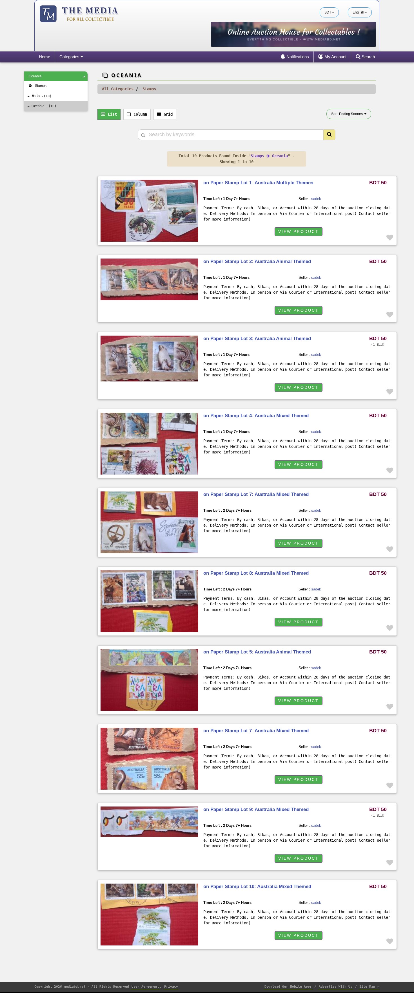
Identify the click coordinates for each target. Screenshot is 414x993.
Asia (41, 95)
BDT (328, 12)
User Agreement (145, 986)
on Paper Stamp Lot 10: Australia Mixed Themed (257, 886)
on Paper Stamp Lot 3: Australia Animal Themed (257, 338)
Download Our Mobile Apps (288, 986)
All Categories (117, 89)
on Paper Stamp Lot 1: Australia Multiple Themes (258, 182)
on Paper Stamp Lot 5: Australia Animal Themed (257, 652)
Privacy (171, 986)
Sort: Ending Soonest (347, 114)
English (359, 12)
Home (44, 56)
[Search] (329, 134)
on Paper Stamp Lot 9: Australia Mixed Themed (256, 809)
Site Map (368, 986)
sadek (316, 199)
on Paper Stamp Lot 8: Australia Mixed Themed (256, 573)
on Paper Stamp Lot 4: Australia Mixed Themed (256, 415)
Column (140, 114)
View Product (298, 231)
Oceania (35, 76)
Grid (168, 114)
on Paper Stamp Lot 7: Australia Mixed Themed (256, 494)
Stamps (40, 86)
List (112, 114)
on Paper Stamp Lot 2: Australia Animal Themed (257, 261)
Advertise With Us (335, 986)
